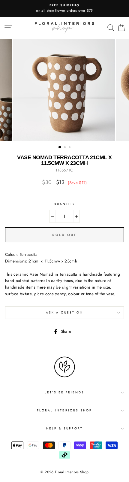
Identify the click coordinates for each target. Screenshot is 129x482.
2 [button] (65, 147)
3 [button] (70, 147)
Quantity (64, 204)
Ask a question (64, 312)
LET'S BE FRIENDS (65, 392)
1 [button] (60, 147)
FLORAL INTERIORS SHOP (64, 410)
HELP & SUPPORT (64, 428)
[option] (64, 8)
